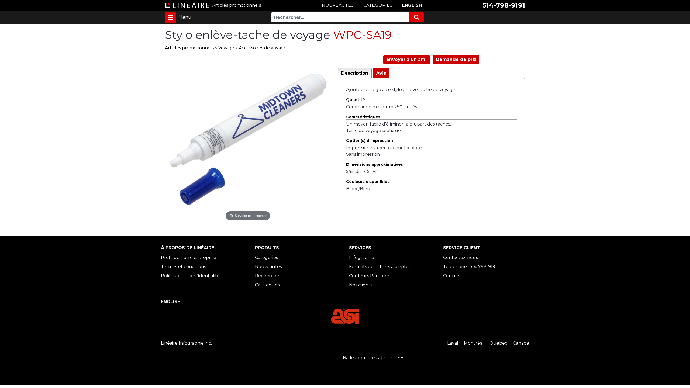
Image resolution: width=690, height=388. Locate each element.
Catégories (266, 257)
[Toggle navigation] (170, 17)
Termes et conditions (183, 266)
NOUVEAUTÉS (338, 5)
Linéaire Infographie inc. (186, 343)
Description (354, 73)
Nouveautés (268, 266)
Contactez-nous (460, 257)
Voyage (226, 47)
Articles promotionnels (189, 47)
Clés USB (394, 357)
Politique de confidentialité (190, 275)
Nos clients (360, 284)
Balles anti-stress (361, 357)
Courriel (452, 275)
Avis (381, 73)
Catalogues (267, 284)
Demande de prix (456, 59)
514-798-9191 (503, 5)
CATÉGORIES (377, 5)
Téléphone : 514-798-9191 (470, 266)
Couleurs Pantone (369, 275)
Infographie (361, 257)
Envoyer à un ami (407, 59)
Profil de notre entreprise (188, 257)
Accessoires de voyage (263, 47)
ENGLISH (412, 5)
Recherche (267, 275)
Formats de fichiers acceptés (379, 266)
